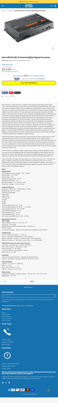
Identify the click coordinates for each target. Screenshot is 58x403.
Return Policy (6, 316)
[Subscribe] (54, 295)
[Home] (29, 5)
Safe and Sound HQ (31, 394)
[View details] (7, 331)
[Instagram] (6, 383)
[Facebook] (3, 383)
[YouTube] (9, 383)
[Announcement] (29, 1)
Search (4, 312)
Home (3, 11)
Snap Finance (29, 305)
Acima (22, 305)
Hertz (7, 60)
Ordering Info (6, 320)
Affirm (18, 305)
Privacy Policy (6, 314)
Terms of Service (7, 318)
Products (9, 11)
